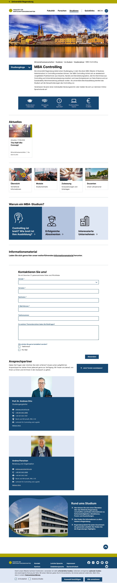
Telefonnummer (23, 315)
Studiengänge (79, 62)
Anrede (21, 279)
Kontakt (37, 563)
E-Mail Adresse (24, 306)
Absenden (92, 357)
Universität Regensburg (22, 2)
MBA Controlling (92, 62)
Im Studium (68, 62)
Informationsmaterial (63, 255)
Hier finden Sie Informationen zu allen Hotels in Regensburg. (89, 520)
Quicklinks (89, 11)
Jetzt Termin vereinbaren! (92, 368)
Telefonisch (26, 346)
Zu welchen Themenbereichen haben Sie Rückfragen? (36, 324)
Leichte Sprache (56, 563)
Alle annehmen (93, 579)
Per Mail (24, 350)
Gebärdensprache (57, 567)
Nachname (22, 297)
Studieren (74, 11)
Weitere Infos (16, 425)
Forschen (62, 11)
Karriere (37, 567)
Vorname (22, 288)
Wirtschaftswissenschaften (44, 62)
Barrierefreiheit (72, 567)
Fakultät (51, 11)
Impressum (71, 563)
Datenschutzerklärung (32, 575)
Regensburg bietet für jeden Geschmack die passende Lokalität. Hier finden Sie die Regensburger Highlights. (89, 527)
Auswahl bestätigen (72, 579)
